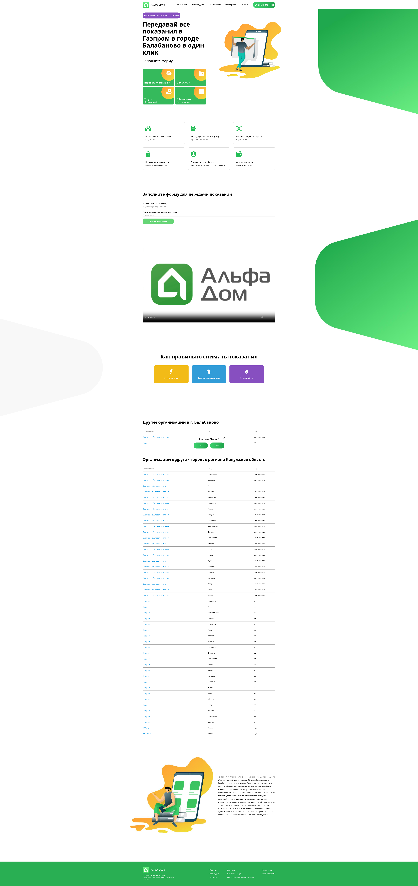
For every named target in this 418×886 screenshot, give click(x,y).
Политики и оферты (234, 874)
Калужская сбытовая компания (156, 437)
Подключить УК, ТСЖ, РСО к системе (161, 15)
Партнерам (215, 4)
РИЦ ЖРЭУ (147, 734)
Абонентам (182, 4)
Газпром (146, 443)
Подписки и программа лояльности (240, 877)
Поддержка (230, 4)
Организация (148, 431)
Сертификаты (267, 870)
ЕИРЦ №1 (146, 728)
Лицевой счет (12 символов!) (155, 204)
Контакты (245, 4)
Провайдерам (198, 4)
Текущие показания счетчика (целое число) (160, 212)
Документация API (268, 874)
